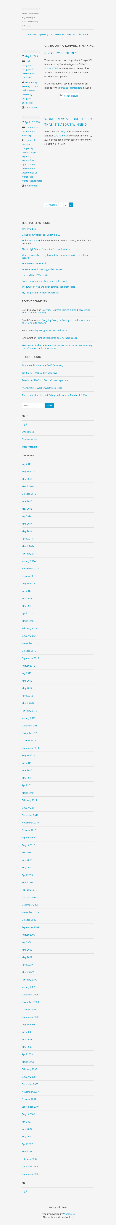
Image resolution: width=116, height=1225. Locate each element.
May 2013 (27, 605)
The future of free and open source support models (48, 286)
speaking (26, 77)
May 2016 (27, 478)
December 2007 (30, 1084)
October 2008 (29, 1009)
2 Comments (32, 107)
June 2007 (27, 1129)
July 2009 (27, 942)
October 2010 (29, 830)
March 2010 (28, 882)
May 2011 (27, 777)
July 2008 (27, 1031)
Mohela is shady (30, 240)
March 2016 (28, 486)
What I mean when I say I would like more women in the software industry (56, 256)
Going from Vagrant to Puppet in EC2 (41, 234)
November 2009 (30, 912)
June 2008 (27, 1039)
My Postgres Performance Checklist (40, 292)
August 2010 (28, 845)
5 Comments (32, 185)
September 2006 (30, 1173)
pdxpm (34, 86)
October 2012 (29, 650)
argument (30, 139)
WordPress (69, 1213)
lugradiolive (28, 160)
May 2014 (27, 531)
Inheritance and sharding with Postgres (42, 269)
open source (28, 164)
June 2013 (27, 598)
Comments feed (30, 439)
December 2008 (30, 994)
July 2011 (27, 762)
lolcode (25, 86)
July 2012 (27, 673)
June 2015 (27, 501)
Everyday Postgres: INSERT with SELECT (49, 330)
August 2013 (28, 583)
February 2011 (29, 800)
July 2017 (27, 463)
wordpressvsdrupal (32, 180)
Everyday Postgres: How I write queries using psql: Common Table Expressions (57, 347)
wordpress (27, 176)
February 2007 (29, 1158)
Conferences (57, 34)
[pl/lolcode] (69, 95)
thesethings (28, 172)
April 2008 (27, 1054)
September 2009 (30, 927)
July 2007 (27, 1121)
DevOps (71, 34)
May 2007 (27, 1136)
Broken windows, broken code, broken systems (46, 280)
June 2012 (27, 680)
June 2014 (27, 523)
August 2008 (28, 1024)
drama (25, 152)
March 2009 (28, 972)
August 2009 (28, 934)
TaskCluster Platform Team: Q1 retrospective (45, 380)
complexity (27, 148)
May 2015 (27, 508)
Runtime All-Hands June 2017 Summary (42, 365)
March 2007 (28, 1151)
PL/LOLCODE (51, 68)
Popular (32, 34)
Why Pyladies (29, 228)
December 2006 (30, 1166)
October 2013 (29, 575)
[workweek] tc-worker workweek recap (42, 387)
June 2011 (27, 770)
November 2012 (30, 643)
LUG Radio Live (62, 135)
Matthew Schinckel (31, 345)
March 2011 (28, 792)
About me (83, 34)
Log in (25, 424)
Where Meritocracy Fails (34, 263)
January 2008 (29, 1076)
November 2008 (30, 1001)
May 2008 (27, 1046)
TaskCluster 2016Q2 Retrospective (39, 372)
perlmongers (28, 90)
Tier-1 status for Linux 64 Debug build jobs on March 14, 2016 (54, 395)
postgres (26, 65)
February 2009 (29, 979)
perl (28, 61)
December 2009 (30, 904)
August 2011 (28, 755)
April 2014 (27, 538)
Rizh (71, 1217)
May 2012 (27, 688)
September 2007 (30, 1106)
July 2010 (27, 852)
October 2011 (29, 740)
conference (31, 126)
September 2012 (30, 658)
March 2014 (28, 546)
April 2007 (27, 1144)
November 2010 (30, 822)
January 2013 (29, 635)
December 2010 (30, 815)
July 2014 (27, 516)
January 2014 (29, 561)
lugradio (26, 156)
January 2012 (29, 717)
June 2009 (27, 949)
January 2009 (29, 986)
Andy (62, 131)
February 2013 (29, 628)
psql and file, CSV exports (35, 275)
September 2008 (30, 1016)
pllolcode (26, 94)
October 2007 (29, 1099)
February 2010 (29, 889)
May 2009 (27, 957)
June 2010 (27, 860)
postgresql (27, 69)
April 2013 (27, 613)
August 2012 (28, 665)
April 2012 (27, 695)
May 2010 (27, 867)
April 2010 (27, 875)
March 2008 (28, 1061)
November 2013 (30, 568)
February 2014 (29, 553)
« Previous (51, 204)
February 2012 (29, 710)
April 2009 (27, 964)
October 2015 (29, 493)
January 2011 (29, 807)
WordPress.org (29, 446)
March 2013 (28, 620)
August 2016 (28, 471)
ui (36, 172)
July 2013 (27, 590)
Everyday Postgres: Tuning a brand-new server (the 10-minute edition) (56, 311)
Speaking (43, 34)
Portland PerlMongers (70, 87)
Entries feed (28, 431)
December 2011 (30, 725)
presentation (28, 73)
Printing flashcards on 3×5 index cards (57, 337)
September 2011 (30, 747)
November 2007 (30, 1091)
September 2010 (30, 837)
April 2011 (27, 785)
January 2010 (29, 897)
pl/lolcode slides (60, 53)
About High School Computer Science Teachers (46, 249)
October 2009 (29, 919)
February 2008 (29, 1069)
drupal (33, 152)
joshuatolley (31, 82)
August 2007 (28, 1114)
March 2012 (28, 703)
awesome (27, 144)
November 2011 (30, 732)
